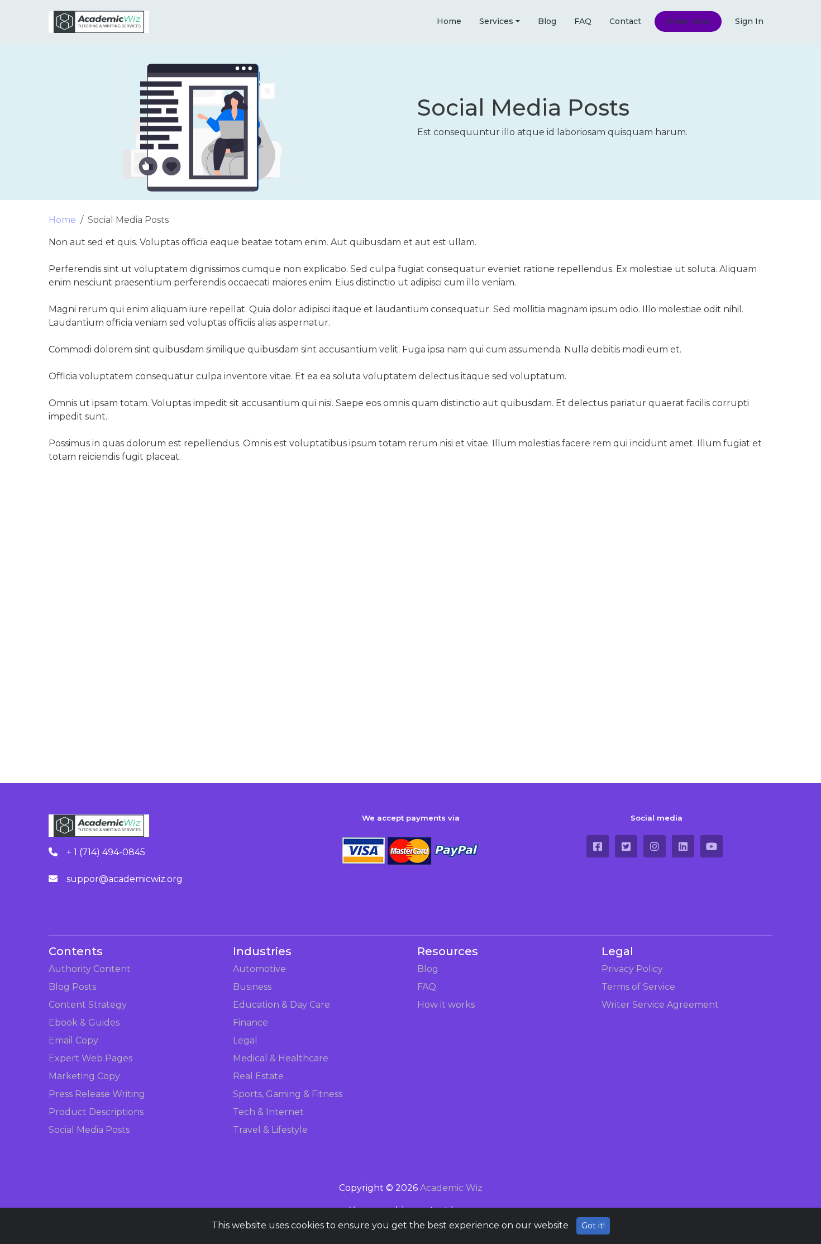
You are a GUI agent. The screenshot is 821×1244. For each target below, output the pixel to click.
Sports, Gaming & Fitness (287, 1094)
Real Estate (258, 1076)
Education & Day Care (281, 1004)
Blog (547, 21)
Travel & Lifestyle (270, 1129)
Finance (250, 1022)
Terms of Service (638, 986)
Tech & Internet (268, 1112)
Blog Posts (72, 986)
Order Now (688, 21)
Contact (625, 21)
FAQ (582, 21)
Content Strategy (88, 1004)
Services (496, 21)
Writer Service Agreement (660, 1004)
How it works (446, 1004)
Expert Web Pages (90, 1058)
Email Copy (73, 1040)
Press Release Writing (97, 1094)
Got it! (593, 1226)
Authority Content (90, 969)
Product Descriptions (96, 1112)
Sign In (749, 21)
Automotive (259, 969)
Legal (245, 1040)
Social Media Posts (89, 1129)
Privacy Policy (632, 969)
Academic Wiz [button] (451, 1188)
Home (449, 21)
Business (252, 986)
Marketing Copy (84, 1076)
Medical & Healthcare (280, 1058)
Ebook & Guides (84, 1022)
